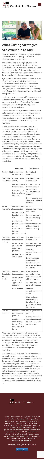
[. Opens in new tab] (22, 450)
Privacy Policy (21, 445)
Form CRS (11, 445)
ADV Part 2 (32, 445)
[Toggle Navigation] (39, 4)
